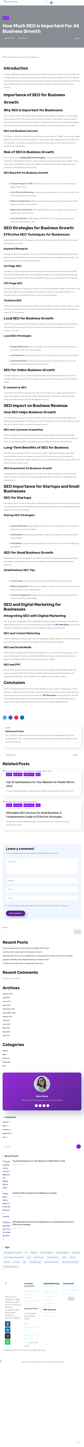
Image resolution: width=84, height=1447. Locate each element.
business (34, 1253)
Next (75, 755)
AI (26, 1253)
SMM (64, 1257)
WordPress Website (11, 1267)
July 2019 (6, 1020)
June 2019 (6, 1024)
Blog (6, 18)
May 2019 (6, 1028)
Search (5, 927)
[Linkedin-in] (7, 1330)
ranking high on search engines (32, 158)
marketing (75, 1253)
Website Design (35, 1262)
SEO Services (39, 1257)
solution (72, 1257)
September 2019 (9, 1013)
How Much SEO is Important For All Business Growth (22, 952)
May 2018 (6, 1032)
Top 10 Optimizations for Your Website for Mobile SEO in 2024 (40, 784)
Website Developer (52, 1262)
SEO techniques (49, 695)
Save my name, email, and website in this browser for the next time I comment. (38, 906)
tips (24, 1262)
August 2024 (8, 994)
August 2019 (7, 1017)
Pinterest (16, 718)
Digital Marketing (62, 1253)
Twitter (5, 718)
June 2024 (7, 1001)
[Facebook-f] (7, 1324)
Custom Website (46, 1253)
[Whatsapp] (7, 1342)
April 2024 (6, 1005)
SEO (38, 774)
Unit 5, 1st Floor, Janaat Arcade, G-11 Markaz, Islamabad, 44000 (32, 1298)
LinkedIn (22, 718)
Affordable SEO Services (13, 1253)
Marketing (29, 774)
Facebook (10, 718)
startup (6, 1262)
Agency (5, 1051)
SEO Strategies (52, 1257)
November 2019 (9, 1009)
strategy (16, 1262)
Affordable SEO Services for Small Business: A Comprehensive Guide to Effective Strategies (34, 814)
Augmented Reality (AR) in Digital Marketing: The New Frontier (26, 960)
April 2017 (6, 1036)
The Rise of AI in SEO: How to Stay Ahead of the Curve (23, 963)
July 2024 (6, 997)
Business (17, 774)
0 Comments (22, 38)
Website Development (70, 1262)
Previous (10, 755)
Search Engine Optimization (14, 1257)
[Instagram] (7, 1336)
